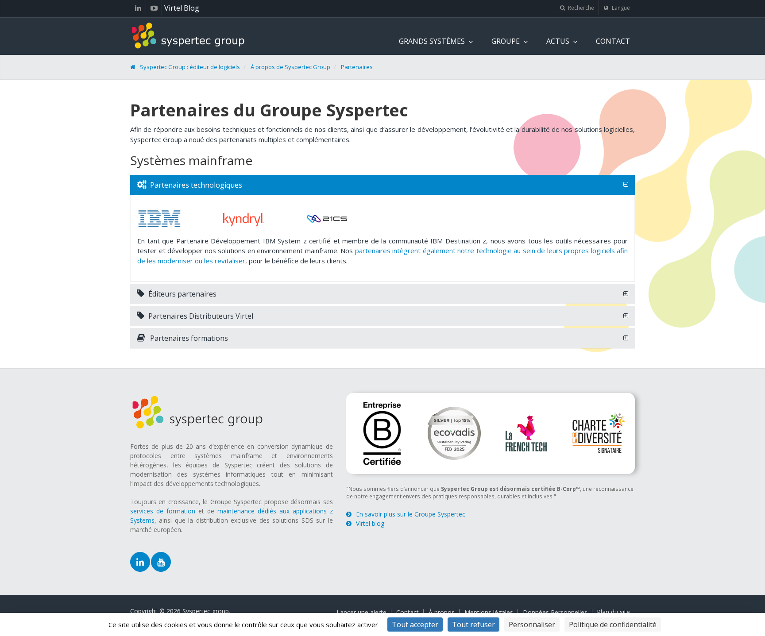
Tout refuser (473, 624)
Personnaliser (532, 624)
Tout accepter (415, 624)
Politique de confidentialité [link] (613, 624)
